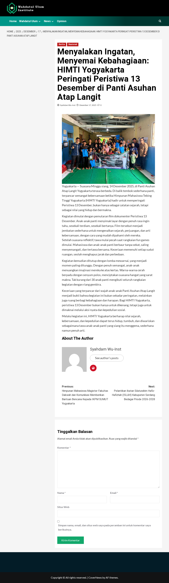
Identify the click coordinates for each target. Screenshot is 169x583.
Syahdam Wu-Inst (67, 105)
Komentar (64, 447)
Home (13, 21)
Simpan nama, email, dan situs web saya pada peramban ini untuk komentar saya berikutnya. (104, 527)
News (47, 21)
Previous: (85, 395)
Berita (62, 44)
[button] (160, 21)
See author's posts (106, 358)
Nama (61, 492)
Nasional (72, 44)
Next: (133, 393)
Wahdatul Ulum (28, 21)
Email (114, 492)
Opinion (61, 21)
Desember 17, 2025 (87, 105)
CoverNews (95, 577)
